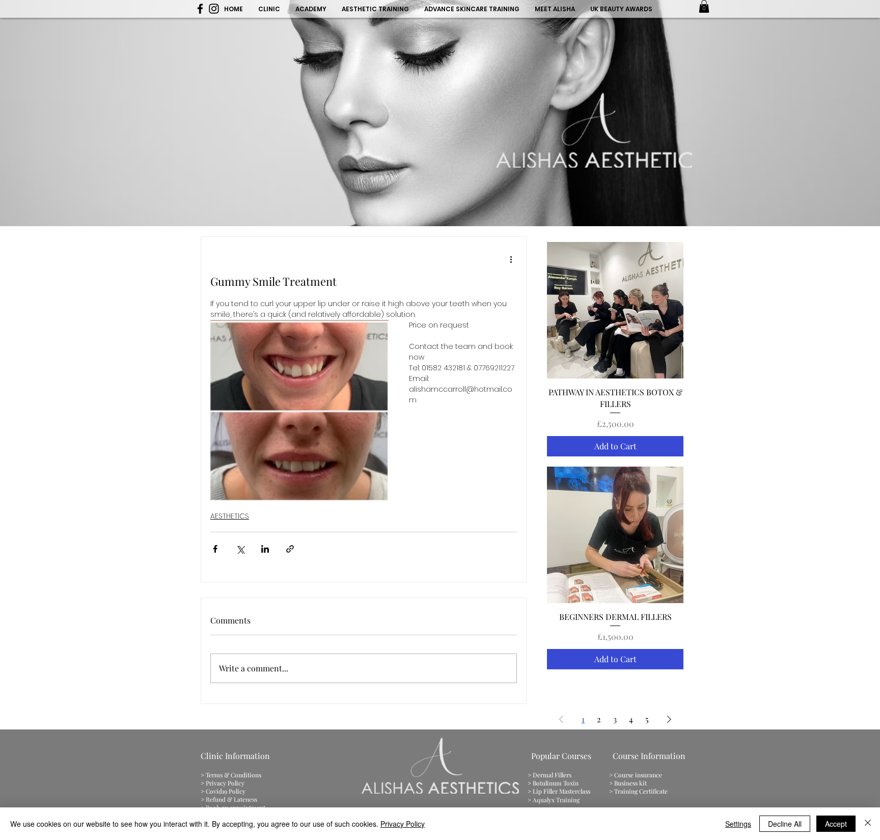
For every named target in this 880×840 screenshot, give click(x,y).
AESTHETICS (229, 516)
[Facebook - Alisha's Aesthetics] (200, 8)
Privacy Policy (402, 824)
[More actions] (511, 259)
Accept (836, 824)
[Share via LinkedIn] (265, 549)
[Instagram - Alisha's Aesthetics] (214, 8)
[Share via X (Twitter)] (240, 549)
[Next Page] (669, 719)
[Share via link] (290, 549)
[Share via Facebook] (215, 549)
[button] (704, 6)
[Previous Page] (561, 719)
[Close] (868, 824)
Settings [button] (738, 824)
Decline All (785, 824)
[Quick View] (615, 310)
